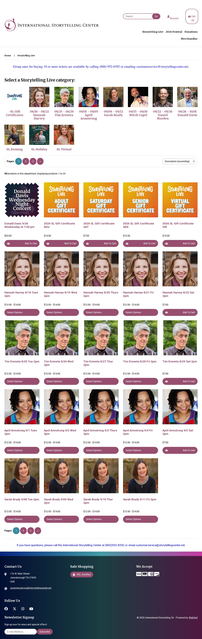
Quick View (23, 219)
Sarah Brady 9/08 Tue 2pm (21, 499)
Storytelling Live (152, 31)
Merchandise (189, 38)
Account (174, 16)
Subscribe (44, 631)
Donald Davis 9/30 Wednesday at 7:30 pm (19, 225)
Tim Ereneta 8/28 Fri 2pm (139, 361)
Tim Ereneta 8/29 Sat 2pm (180, 361)
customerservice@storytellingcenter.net (30, 588)
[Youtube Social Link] (31, 608)
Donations (191, 31)
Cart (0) (193, 16)
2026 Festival (174, 31)
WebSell (193, 617)
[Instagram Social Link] (22, 608)
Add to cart (31, 243)
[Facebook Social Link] (6, 608)
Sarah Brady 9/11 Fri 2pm (139, 499)
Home (7, 55)
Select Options (14, 312)
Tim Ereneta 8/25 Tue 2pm (21, 361)
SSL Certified (83, 574)
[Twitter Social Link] (14, 608)
